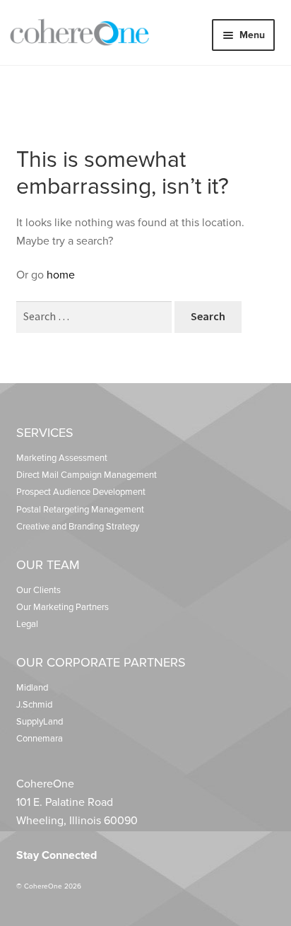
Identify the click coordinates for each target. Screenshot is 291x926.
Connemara (39, 738)
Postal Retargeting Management (80, 509)
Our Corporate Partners (101, 662)
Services (44, 432)
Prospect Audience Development (81, 492)
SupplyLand (39, 721)
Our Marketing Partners (62, 607)
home (61, 275)
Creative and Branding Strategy (77, 526)
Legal (27, 624)
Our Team (48, 565)
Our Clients (38, 590)
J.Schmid (34, 704)
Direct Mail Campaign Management (86, 475)
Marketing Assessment (61, 458)
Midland (32, 687)
